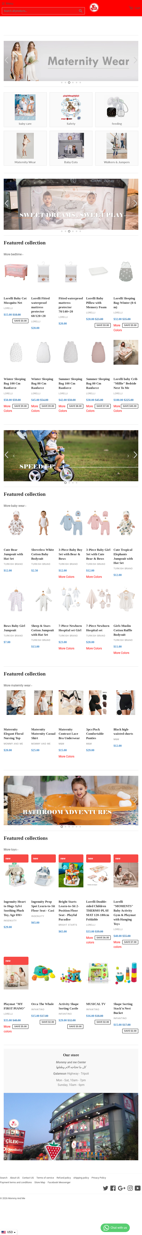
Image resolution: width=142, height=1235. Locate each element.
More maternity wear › (18, 685)
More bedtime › (13, 254)
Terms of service (45, 1177)
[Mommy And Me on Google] (121, 1189)
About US (15, 1177)
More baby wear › (15, 506)
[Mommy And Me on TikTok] (138, 1189)
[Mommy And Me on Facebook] (113, 1189)
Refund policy (64, 1177)
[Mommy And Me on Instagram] (130, 1189)
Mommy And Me (16, 1198)
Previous (6, 60)
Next (136, 60)
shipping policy (81, 1177)
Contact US (28, 1177)
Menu (9, 3)
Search (3, 1177)
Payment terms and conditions (16, 1182)
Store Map (39, 1182)
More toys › (11, 849)
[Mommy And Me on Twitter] (105, 1189)
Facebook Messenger (59, 1182)
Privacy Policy (99, 1177)
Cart (137, 8)
